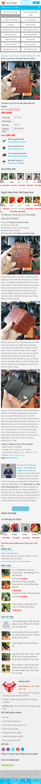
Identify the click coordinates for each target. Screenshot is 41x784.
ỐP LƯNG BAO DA (30, 49)
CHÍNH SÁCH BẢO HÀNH (12, 733)
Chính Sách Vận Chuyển (18, 156)
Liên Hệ (5, 717)
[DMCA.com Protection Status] (7, 767)
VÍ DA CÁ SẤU (30, 25)
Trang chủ (4, 56)
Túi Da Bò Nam (30, 20)
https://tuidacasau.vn (17, 455)
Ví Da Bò (11, 25)
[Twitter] (13, 749)
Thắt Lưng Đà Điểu (30, 34)
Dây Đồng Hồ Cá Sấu (10, 49)
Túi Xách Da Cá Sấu (10, 12)
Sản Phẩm (26, 2)
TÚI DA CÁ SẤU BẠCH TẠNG (30, 13)
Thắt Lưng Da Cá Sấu (30, 30)
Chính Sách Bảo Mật (16, 163)
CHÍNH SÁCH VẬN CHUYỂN (13, 736)
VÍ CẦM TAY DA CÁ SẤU (10, 30)
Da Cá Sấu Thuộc (10, 44)
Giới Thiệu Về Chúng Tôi (11, 721)
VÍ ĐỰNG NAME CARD (28, 56)
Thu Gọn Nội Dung (20, 509)
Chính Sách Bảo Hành (17, 142)
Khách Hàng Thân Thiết (11, 740)
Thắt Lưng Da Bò (10, 34)
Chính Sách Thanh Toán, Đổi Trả (14, 725)
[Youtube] (17, 749)
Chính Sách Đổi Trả (15, 149)
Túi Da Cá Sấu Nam (10, 20)
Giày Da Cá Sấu (10, 39)
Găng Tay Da (30, 39)
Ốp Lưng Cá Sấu (30, 44)
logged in (14, 561)
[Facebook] (8, 749)
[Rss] (3, 749)
